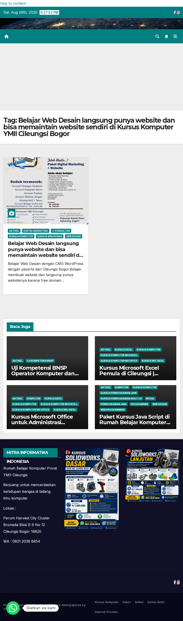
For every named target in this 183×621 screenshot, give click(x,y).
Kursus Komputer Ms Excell (119, 355)
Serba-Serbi (156, 602)
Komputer (33, 398)
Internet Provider (106, 612)
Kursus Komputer (21, 236)
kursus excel (123, 349)
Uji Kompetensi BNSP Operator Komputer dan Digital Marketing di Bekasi (46, 373)
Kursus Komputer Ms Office (119, 360)
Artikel (14, 230)
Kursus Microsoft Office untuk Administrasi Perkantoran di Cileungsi (43, 422)
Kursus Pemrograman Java (119, 393)
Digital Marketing (35, 230)
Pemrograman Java (114, 404)
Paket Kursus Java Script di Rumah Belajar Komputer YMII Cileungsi (134, 422)
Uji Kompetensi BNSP (40, 360)
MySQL (150, 398)
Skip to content (13, 3)
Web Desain (73, 236)
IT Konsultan (61, 230)
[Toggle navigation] (175, 36)
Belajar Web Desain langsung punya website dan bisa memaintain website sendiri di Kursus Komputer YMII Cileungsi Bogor (44, 255)
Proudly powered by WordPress (25, 605)
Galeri (127, 602)
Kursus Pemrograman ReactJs (121, 398)
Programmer (139, 404)
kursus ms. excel (153, 360)
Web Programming (113, 409)
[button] (157, 36)
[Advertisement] (91, 77)
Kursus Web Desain (49, 236)
